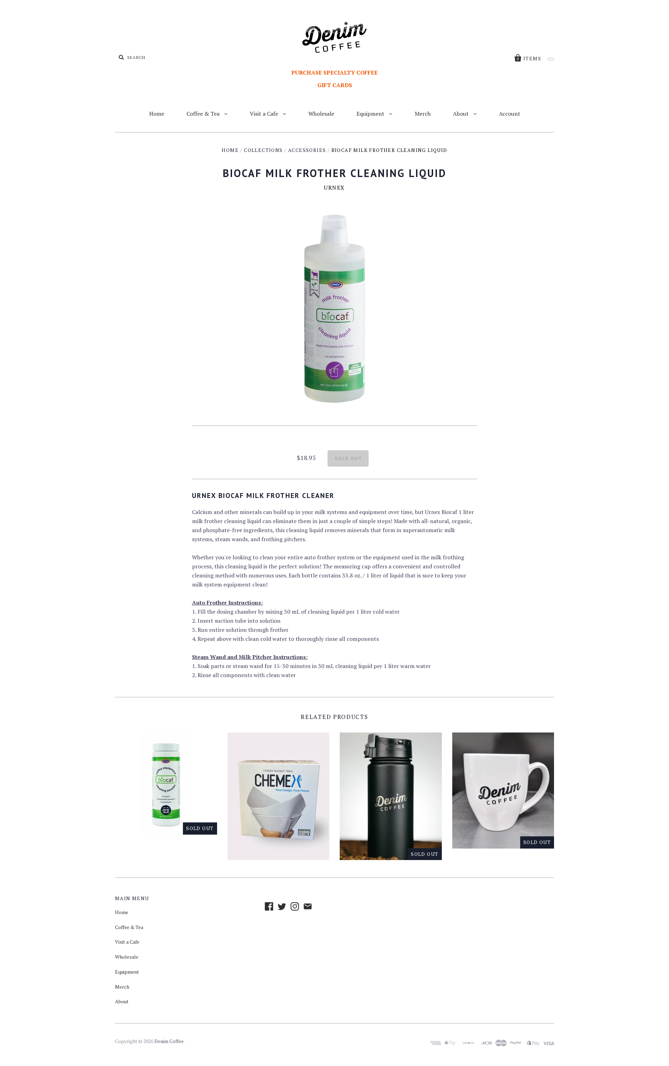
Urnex (334, 187)
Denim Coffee (169, 1041)
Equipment (371, 113)
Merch (423, 113)
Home (156, 113)
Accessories (307, 150)
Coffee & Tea (203, 113)
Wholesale (321, 113)
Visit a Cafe (264, 113)
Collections (263, 150)
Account (509, 113)
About (461, 113)
